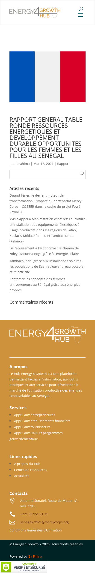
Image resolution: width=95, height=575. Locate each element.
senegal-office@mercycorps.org (44, 522)
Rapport (63, 163)
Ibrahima (23, 163)
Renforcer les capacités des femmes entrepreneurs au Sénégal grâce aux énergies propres (44, 284)
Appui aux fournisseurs (32, 427)
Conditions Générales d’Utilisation (35, 530)
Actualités (21, 476)
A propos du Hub (27, 464)
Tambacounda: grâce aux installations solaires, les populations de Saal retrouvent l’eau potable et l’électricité (46, 266)
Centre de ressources (30, 470)
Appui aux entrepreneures (34, 415)
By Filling (35, 556)
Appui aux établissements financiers (42, 421)
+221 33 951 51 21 (34, 514)
